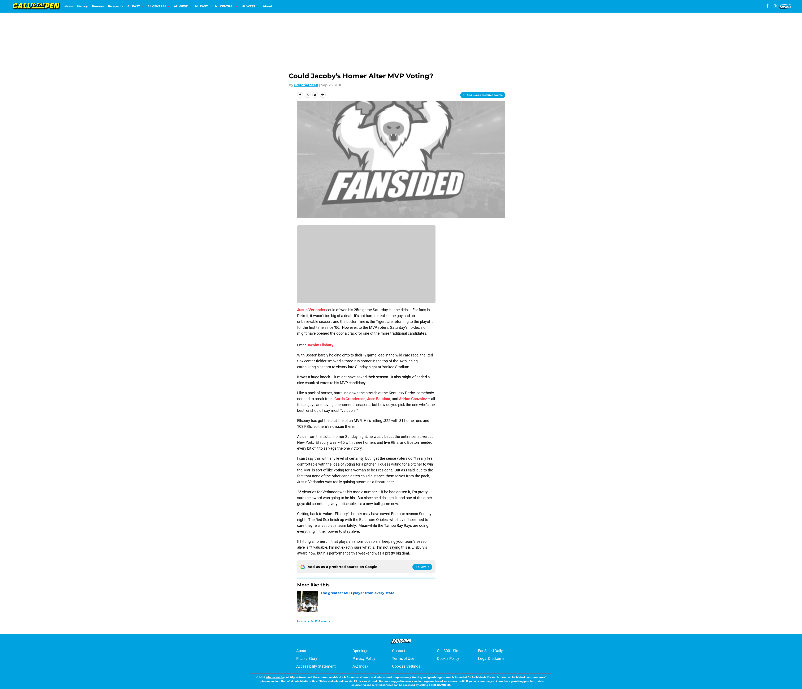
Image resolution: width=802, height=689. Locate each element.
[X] (776, 6)
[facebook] (767, 6)
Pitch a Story (306, 658)
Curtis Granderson (349, 399)
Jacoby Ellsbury (320, 345)
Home (301, 621)
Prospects (115, 6)
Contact (398, 651)
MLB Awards (320, 621)
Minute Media (275, 677)
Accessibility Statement (316, 666)
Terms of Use (403, 658)
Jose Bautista (378, 399)
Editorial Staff (306, 85)
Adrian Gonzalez (413, 399)
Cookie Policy (448, 658)
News (68, 6)
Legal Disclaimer (492, 658)
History (82, 6)
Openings (360, 651)
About (267, 6)
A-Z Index (360, 666)
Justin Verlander (311, 310)
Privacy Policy (363, 658)
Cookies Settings (406, 666)
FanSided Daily (490, 651)
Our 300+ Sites (449, 651)
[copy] (323, 95)
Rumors (98, 6)
